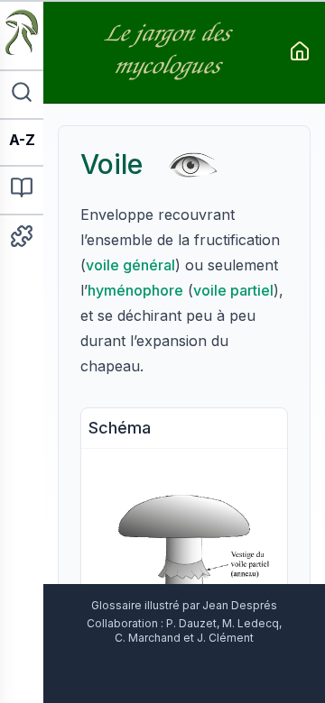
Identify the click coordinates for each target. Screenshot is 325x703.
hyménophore (135, 290)
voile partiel (233, 290)
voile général (130, 265)
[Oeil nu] (193, 163)
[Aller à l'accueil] (300, 51)
